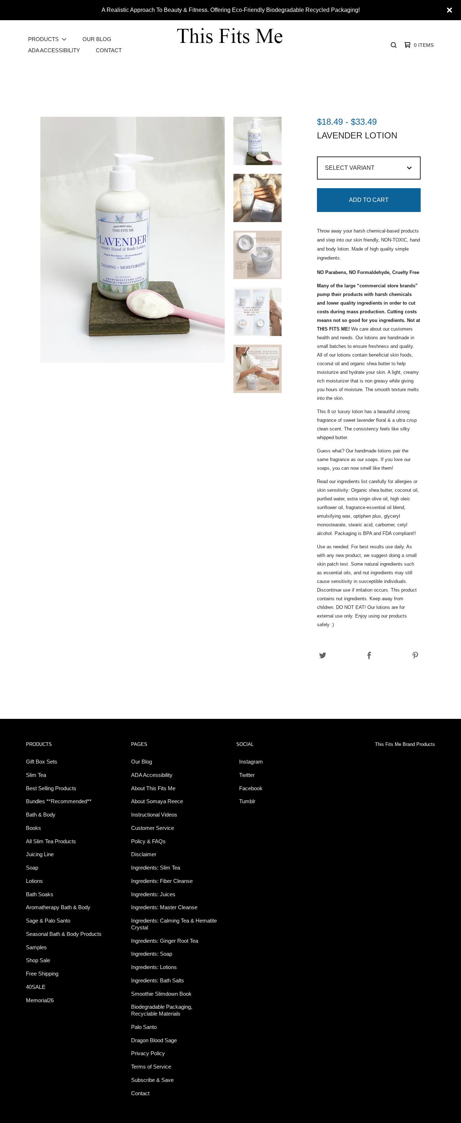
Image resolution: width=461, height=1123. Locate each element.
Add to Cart (369, 200)
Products (39, 744)
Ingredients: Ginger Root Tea (164, 941)
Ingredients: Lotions (154, 967)
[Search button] (393, 45)
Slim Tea (36, 775)
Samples (36, 947)
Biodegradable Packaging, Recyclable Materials (161, 1010)
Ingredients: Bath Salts (157, 980)
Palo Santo (144, 1027)
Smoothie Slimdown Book (161, 994)
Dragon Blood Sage (154, 1040)
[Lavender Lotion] (257, 141)
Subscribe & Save (152, 1080)
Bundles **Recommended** (58, 801)
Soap (32, 868)
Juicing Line (40, 854)
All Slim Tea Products (51, 841)
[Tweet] (323, 655)
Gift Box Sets (41, 762)
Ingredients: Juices (153, 894)
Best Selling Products (51, 788)
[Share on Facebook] (369, 655)
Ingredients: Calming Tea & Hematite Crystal (174, 924)
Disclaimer (143, 854)
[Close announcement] (449, 10)
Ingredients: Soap (151, 954)
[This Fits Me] (230, 45)
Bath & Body (40, 815)
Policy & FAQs (148, 841)
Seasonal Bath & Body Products (64, 934)
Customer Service (152, 828)
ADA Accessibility (54, 50)
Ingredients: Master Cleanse (164, 907)
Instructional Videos (154, 815)
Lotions (34, 881)
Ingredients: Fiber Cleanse (162, 881)
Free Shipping (42, 974)
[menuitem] (47, 39)
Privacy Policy (148, 1053)
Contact (109, 50)
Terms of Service (151, 1067)
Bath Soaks (39, 894)
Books (33, 828)
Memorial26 (40, 1000)
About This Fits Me (153, 788)
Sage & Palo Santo (48, 921)
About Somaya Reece (157, 801)
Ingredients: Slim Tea (155, 868)
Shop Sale (38, 960)
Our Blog (96, 39)
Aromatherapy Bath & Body (58, 907)
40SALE (35, 987)
